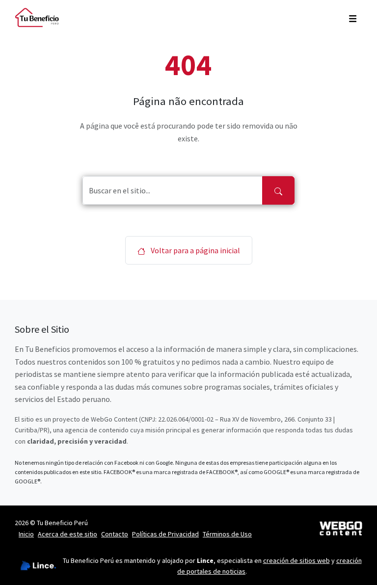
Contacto (114, 534)
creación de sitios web (296, 560)
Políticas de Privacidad (165, 534)
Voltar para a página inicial (194, 250)
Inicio (26, 534)
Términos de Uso (227, 534)
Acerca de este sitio (67, 534)
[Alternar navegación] (352, 18)
